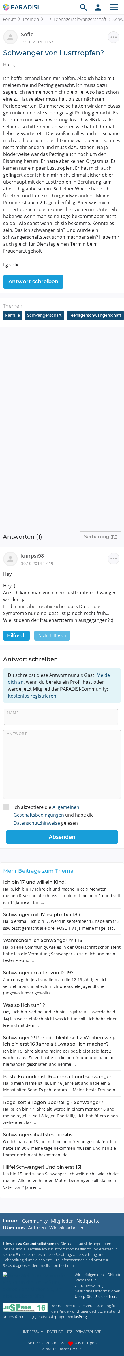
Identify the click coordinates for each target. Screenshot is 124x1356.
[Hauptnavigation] (114, 7)
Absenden (62, 837)
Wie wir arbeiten (67, 1228)
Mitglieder (62, 1221)
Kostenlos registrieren (32, 696)
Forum (9, 19)
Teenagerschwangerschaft (79, 19)
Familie (12, 315)
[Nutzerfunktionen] (98, 7)
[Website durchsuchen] (83, 7)
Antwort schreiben (33, 281)
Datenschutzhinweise (37, 823)
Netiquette (88, 1221)
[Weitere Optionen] (113, 37)
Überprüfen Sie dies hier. (96, 1296)
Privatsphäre (88, 1331)
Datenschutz (59, 1331)
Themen (30, 19)
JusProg (80, 1316)
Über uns (14, 1227)
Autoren (37, 1228)
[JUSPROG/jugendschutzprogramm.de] (25, 1307)
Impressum (33, 1331)
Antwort (17, 733)
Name (13, 712)
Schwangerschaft (44, 315)
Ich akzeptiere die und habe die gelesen (54, 815)
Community (35, 1221)
